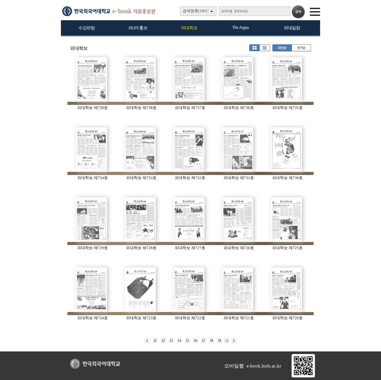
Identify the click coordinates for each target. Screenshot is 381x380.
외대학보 (189, 27)
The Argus (240, 27)
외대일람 (292, 27)
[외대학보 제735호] (287, 79)
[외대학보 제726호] (238, 219)
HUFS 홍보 (138, 27)
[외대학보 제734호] (92, 149)
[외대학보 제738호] (140, 79)
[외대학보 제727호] (189, 219)
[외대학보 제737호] (189, 79)
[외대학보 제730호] (287, 149)
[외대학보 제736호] (238, 79)
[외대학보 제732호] (189, 149)
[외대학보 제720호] (287, 289)
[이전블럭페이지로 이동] (147, 340)
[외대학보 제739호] (92, 79)
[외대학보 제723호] (140, 289)
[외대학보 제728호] (140, 219)
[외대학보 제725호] (287, 219)
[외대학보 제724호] (92, 289)
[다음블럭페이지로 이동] (234, 340)
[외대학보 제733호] (140, 149)
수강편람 (86, 27)
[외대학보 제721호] (238, 289)
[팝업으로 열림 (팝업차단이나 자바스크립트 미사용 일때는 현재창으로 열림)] (303, 376)
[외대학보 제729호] (92, 219)
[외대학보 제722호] (189, 289)
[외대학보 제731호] (238, 149)
